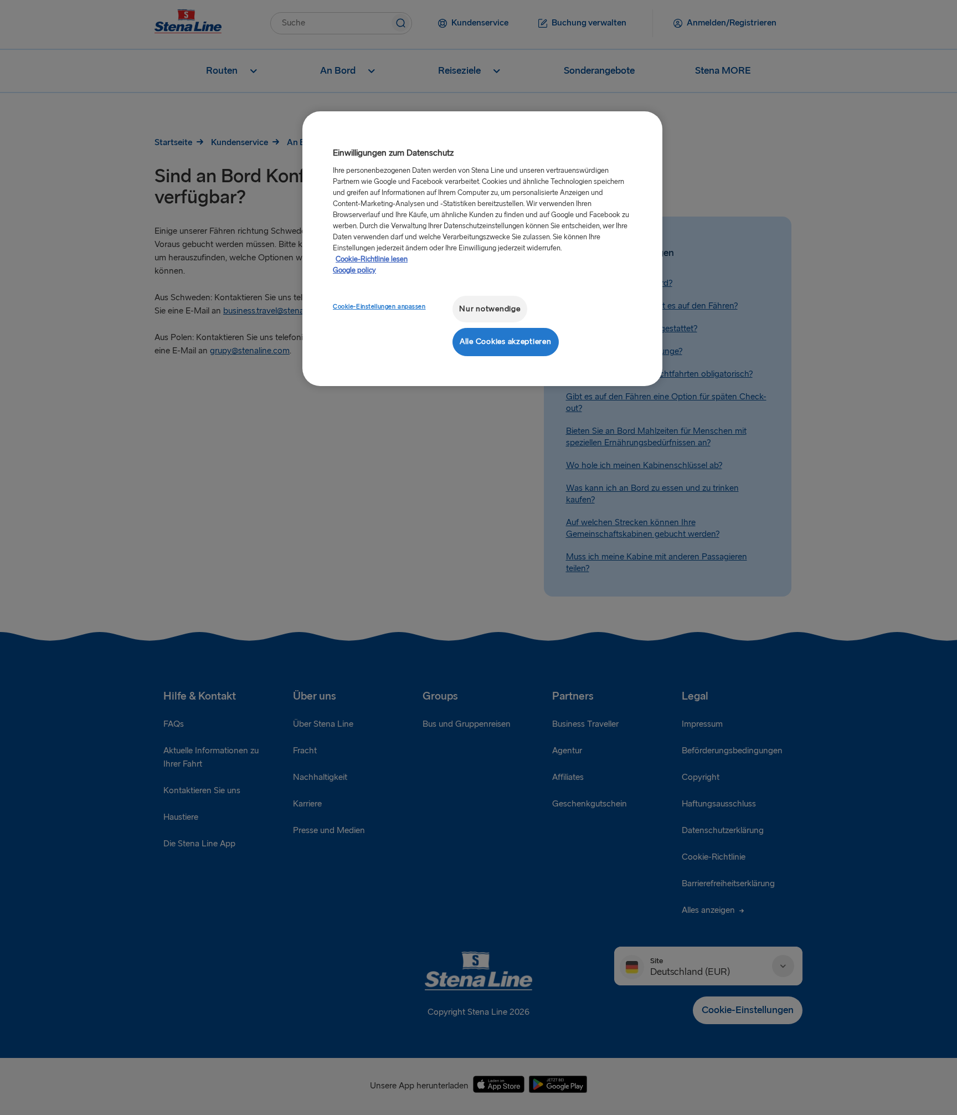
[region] (482, 248)
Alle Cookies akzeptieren (506, 341)
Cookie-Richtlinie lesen (372, 259)
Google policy (354, 270)
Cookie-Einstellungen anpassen (379, 306)
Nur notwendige (489, 309)
